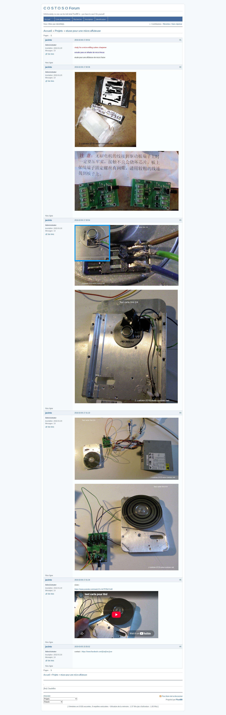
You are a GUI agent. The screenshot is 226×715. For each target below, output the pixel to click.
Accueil (47, 19)
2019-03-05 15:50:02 (82, 647)
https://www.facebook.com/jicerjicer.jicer (97, 652)
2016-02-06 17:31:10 (82, 413)
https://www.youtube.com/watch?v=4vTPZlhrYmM (93, 589)
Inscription (89, 19)
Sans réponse (177, 24)
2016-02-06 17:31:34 (82, 580)
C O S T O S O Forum (62, 8)
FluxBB (179, 700)
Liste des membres (63, 19)
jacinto (48, 40)
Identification (101, 19)
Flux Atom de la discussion (172, 696)
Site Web (51, 54)
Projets (59, 30)
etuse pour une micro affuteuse (83, 30)
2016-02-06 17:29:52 (82, 40)
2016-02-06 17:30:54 (82, 220)
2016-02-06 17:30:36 (82, 67)
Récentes (166, 24)
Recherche (78, 19)
